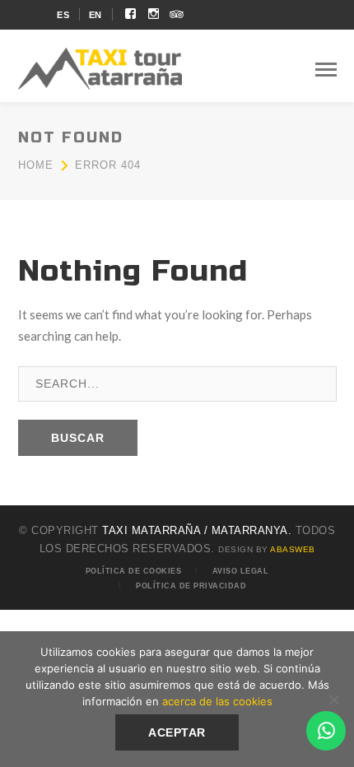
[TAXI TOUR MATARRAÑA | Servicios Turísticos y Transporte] (100, 66)
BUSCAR (78, 437)
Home (36, 165)
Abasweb (292, 549)
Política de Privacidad (191, 586)
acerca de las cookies (217, 701)
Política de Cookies (134, 571)
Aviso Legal (240, 571)
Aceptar (177, 732)
